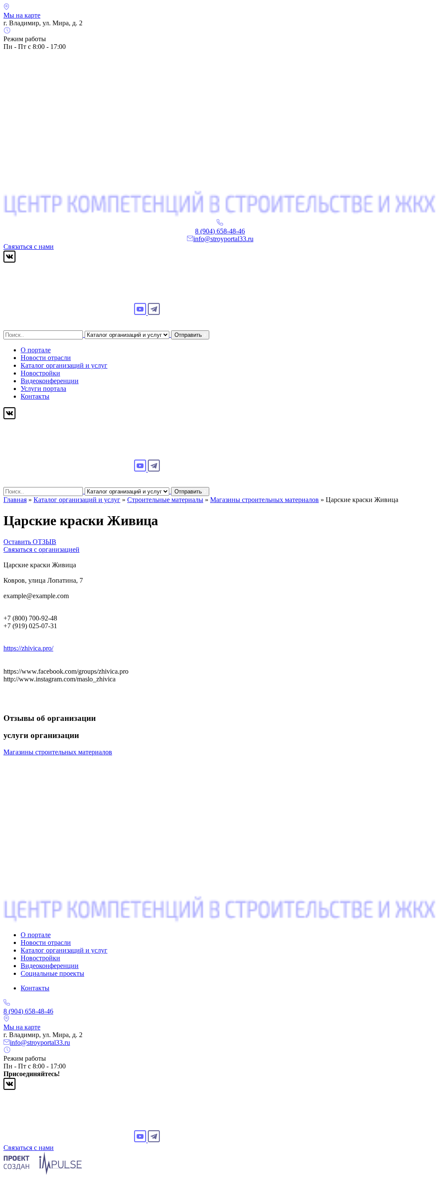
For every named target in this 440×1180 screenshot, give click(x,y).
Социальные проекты (52, 973)
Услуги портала (43, 388)
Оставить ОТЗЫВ (29, 541)
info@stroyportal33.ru (223, 238)
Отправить (189, 335)
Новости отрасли (46, 357)
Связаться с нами (28, 246)
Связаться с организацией (41, 549)
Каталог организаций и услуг (64, 365)
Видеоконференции (50, 380)
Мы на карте (21, 15)
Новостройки (40, 373)
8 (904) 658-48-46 (220, 231)
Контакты (35, 396)
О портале (36, 350)
